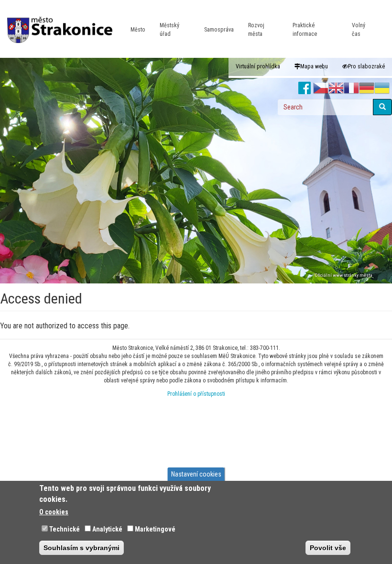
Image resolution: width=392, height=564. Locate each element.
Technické (64, 529)
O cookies (53, 512)
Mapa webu (314, 66)
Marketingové (155, 529)
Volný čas (358, 29)
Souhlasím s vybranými (82, 548)
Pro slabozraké (366, 66)
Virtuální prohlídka (258, 66)
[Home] (63, 23)
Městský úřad (169, 29)
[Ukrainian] (382, 88)
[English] (336, 88)
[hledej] (382, 107)
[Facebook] (305, 88)
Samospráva (219, 29)
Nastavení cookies (196, 474)
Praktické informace (305, 29)
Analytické (107, 529)
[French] (351, 88)
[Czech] (320, 88)
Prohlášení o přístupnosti (196, 393)
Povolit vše (328, 548)
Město (138, 29)
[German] (366, 88)
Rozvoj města (256, 29)
